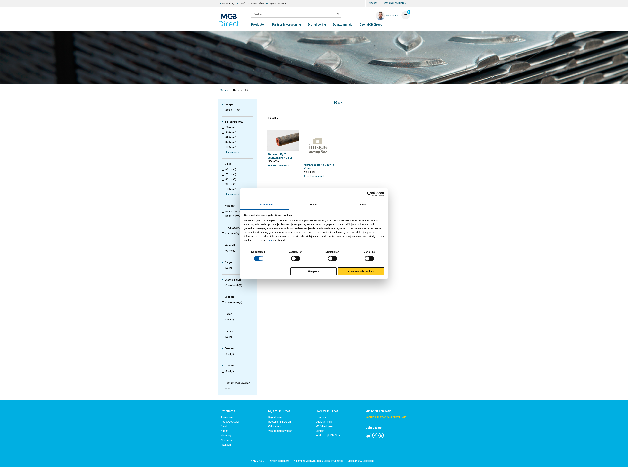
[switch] (295, 258)
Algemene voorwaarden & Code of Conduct (318, 460)
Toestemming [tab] (265, 204)
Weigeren (313, 271)
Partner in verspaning (286, 24)
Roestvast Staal (230, 421)
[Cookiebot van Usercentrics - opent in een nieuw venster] (369, 193)
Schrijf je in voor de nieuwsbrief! (386, 417)
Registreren (275, 417)
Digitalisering (317, 24)
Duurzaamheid (343, 24)
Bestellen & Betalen (279, 421)
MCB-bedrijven (324, 426)
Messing (226, 435)
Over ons (321, 417)
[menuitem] (373, 3)
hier (270, 240)
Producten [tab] (228, 411)
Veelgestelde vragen (280, 430)
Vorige (224, 90)
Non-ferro (226, 440)
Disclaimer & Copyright (360, 460)
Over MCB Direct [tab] (327, 411)
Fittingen (226, 444)
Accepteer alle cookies (361, 271)
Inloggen (373, 3)
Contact (320, 430)
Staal (224, 426)
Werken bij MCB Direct (395, 3)
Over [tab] (363, 204)
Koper (224, 430)
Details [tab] (314, 204)
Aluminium (227, 417)
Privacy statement (278, 460)
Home (236, 90)
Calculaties (274, 426)
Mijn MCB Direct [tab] (279, 411)
